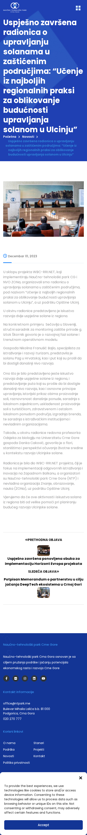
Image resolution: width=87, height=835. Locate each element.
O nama (9, 743)
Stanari (39, 743)
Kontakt (39, 756)
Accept (43, 825)
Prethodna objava (45, 540)
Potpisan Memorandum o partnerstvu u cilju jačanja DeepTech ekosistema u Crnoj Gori (43, 582)
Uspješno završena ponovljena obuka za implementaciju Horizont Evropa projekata (43, 561)
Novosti (28, 137)
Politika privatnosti (16, 763)
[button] (81, 777)
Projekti (39, 749)
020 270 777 (12, 719)
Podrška (9, 749)
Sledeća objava (42, 571)
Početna (9, 137)
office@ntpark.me (16, 703)
